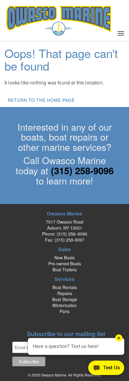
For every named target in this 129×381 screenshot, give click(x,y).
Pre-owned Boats (64, 264)
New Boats (64, 258)
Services (64, 279)
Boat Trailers (64, 270)
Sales (64, 249)
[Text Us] (106, 369)
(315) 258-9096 (82, 170)
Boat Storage (64, 299)
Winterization (64, 305)
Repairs (64, 293)
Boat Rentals (64, 287)
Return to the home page (41, 100)
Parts (65, 311)
